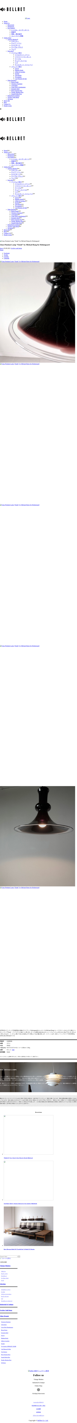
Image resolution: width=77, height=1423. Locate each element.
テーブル (3, 1291)
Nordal (3, 1343)
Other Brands (4, 1316)
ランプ (2, 1280)
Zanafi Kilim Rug (5, 1357)
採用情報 (38, 1412)
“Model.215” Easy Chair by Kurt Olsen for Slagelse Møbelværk (18, 1157)
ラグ (2, 1298)
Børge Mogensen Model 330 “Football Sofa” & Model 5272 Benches (19, 1249)
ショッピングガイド (38, 1402)
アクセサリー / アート (5, 1289)
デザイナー (3, 1271)
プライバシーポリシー (38, 1415)
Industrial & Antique (6, 1304)
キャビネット (4, 1275)
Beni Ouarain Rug (5, 1354)
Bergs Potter (4, 1330)
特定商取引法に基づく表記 (38, 1405)
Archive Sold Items (6, 1310)
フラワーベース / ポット (6, 1294)
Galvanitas (4, 1324)
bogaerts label (4, 1333)
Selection (3, 1284)
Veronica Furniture (6, 1322)
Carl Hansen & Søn (6, 1349)
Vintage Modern (5, 1266)
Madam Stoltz (4, 1338)
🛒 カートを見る (5, 1258)
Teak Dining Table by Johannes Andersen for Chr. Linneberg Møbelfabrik (20, 1203)
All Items (3, 1362)
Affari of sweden (5, 1341)
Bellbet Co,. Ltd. (42, 1420)
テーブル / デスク (5, 1278)
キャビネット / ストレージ (6, 1300)
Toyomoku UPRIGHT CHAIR (8, 1346)
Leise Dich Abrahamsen (7, 1327)
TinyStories (4, 1352)
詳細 (13, 1050)
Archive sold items (16, 248)
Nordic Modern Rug (6, 1360)
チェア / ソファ (4, 1273)
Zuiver (3, 1335)
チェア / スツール (5, 1296)
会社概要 (38, 1409)
